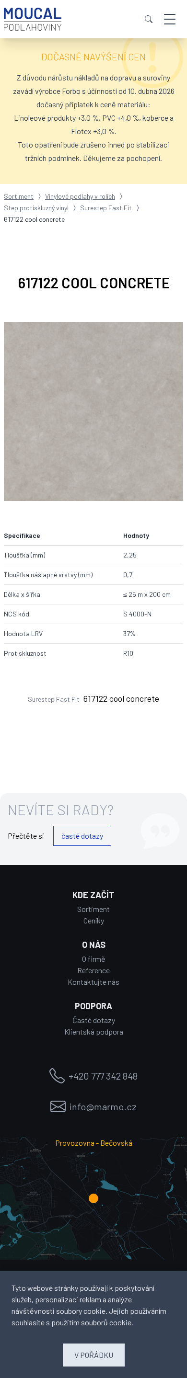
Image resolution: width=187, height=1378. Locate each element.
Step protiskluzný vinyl (36, 208)
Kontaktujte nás (93, 981)
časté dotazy (82, 835)
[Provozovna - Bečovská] (93, 1198)
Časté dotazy (93, 1020)
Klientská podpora (93, 1031)
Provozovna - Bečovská (93, 1142)
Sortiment (19, 196)
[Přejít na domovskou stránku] (32, 19)
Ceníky (93, 920)
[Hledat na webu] (148, 19)
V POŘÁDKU (93, 1354)
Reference (93, 970)
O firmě (93, 958)
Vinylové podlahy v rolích (80, 196)
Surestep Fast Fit (106, 208)
